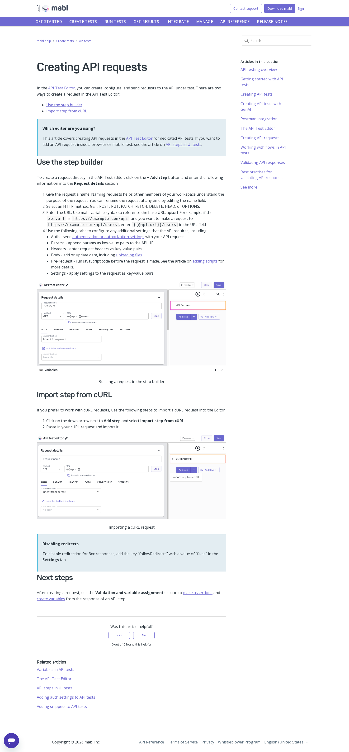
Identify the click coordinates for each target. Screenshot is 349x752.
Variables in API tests (55, 669)
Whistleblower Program (239, 742)
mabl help (44, 41)
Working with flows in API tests (263, 150)
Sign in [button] (302, 8)
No (144, 635)
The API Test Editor (54, 678)
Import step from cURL (66, 111)
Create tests (83, 21)
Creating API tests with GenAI (261, 106)
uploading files (129, 255)
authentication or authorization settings (108, 236)
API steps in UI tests (183, 144)
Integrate (177, 21)
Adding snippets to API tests (62, 706)
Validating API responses (263, 162)
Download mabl (279, 8)
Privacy (208, 742)
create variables (51, 598)
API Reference (235, 21)
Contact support (245, 8)
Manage (204, 21)
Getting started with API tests (262, 81)
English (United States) (285, 742)
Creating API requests (260, 137)
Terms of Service (183, 742)
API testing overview (259, 69)
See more (249, 187)
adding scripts (205, 261)
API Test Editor (61, 88)
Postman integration (259, 118)
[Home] (52, 8)
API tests (85, 41)
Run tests (115, 21)
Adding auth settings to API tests (66, 697)
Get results (146, 21)
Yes (119, 635)
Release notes (272, 21)
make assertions (197, 592)
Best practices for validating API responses (262, 174)
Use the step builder (64, 104)
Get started (48, 21)
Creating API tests (257, 94)
